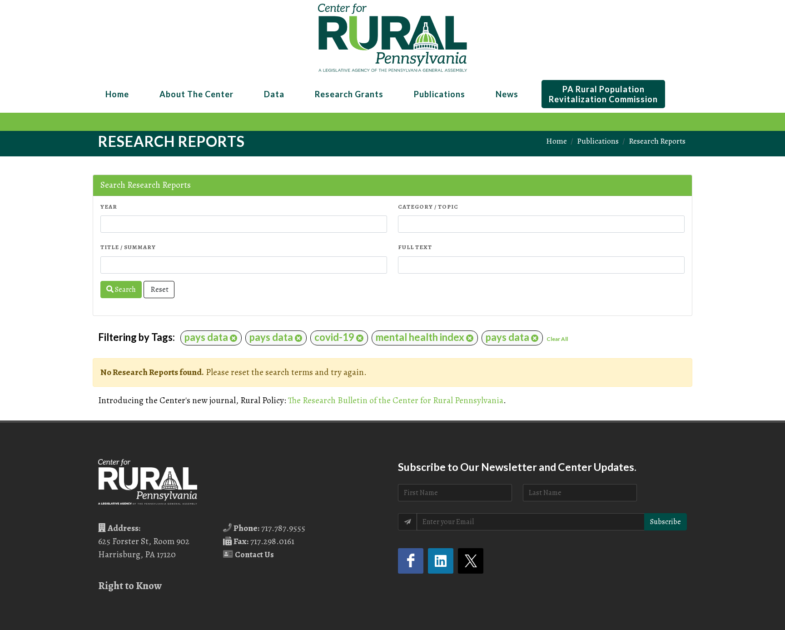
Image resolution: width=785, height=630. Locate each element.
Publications (598, 140)
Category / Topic (428, 206)
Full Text (415, 247)
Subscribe (665, 522)
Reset (159, 290)
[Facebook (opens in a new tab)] (410, 561)
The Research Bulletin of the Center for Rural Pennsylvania (395, 400)
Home (556, 140)
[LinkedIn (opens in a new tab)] (440, 561)
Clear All (557, 338)
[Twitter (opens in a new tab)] (470, 561)
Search (125, 290)
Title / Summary (128, 247)
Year (108, 206)
